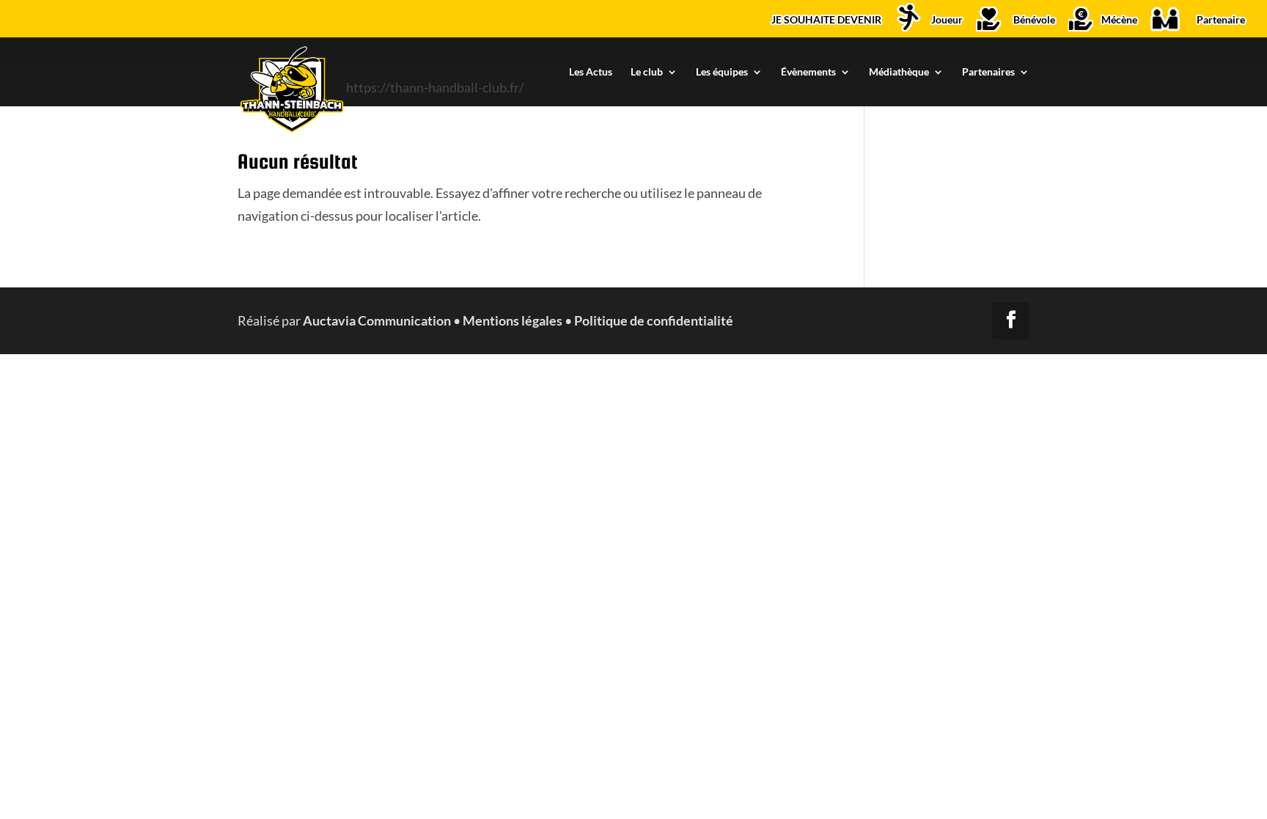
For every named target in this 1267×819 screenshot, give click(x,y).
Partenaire (1221, 20)
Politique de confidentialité (653, 320)
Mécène (1119, 20)
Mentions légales (512, 320)
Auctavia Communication (377, 320)
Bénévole (1034, 20)
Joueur (947, 20)
